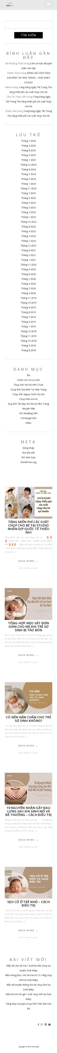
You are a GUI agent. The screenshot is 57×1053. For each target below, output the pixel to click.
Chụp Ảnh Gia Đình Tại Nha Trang (28, 389)
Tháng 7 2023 (28, 193)
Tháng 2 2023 (28, 212)
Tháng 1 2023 (28, 217)
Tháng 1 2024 (28, 183)
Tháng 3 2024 (28, 178)
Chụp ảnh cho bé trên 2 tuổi (28, 384)
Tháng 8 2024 (28, 169)
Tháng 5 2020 (28, 288)
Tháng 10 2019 (28, 302)
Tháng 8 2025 (28, 150)
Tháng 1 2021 (28, 259)
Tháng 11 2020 (28, 264)
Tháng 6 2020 (28, 283)
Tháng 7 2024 (28, 174)
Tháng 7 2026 (28, 140)
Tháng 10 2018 (28, 340)
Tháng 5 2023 (28, 202)
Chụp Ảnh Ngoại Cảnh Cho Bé (28, 394)
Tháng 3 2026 (28, 145)
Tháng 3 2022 (28, 236)
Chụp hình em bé (28, 399)
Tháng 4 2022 (28, 231)
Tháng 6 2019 (28, 321)
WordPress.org (28, 462)
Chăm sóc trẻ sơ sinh (28, 379)
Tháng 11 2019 (28, 297)
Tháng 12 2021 (28, 245)
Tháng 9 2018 (28, 345)
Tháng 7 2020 (28, 278)
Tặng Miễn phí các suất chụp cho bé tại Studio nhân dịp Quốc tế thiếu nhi (28, 527)
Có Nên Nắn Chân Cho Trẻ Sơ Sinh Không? (28, 719)
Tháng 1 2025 (28, 159)
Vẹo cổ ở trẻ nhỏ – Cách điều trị (28, 903)
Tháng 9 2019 (28, 307)
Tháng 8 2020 (28, 274)
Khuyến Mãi (28, 408)
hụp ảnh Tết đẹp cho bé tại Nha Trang (28, 403)
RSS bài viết (28, 452)
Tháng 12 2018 (28, 331)
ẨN (28, 375)
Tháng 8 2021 (28, 250)
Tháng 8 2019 (28, 312)
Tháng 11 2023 (28, 188)
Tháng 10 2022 (28, 221)
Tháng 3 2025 (28, 155)
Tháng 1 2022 (28, 240)
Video (28, 422)
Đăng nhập (28, 447)
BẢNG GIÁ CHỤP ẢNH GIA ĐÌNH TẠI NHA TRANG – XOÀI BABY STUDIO (28, 77)
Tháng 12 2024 (28, 164)
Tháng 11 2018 (28, 336)
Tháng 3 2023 (28, 207)
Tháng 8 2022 (28, 226)
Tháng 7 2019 (28, 316)
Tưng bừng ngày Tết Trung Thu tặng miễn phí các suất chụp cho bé (28, 101)
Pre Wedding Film (28, 413)
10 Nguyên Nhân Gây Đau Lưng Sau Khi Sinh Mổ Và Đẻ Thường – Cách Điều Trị (28, 811)
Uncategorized (28, 418)
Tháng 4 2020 (28, 293)
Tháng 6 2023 (28, 197)
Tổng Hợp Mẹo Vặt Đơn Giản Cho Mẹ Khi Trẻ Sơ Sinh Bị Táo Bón (28, 626)
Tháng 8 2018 (28, 350)
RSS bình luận (28, 457)
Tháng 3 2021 (28, 255)
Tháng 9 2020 (28, 269)
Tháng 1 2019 (28, 326)
